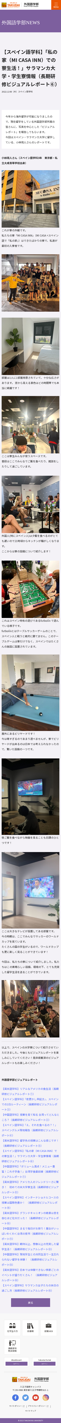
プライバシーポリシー (37, 1406)
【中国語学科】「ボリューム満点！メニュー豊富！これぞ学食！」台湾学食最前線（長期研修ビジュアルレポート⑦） (30, 1171)
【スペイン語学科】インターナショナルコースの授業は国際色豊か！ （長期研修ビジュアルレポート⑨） (30, 1202)
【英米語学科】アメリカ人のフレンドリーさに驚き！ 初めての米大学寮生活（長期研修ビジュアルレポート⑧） (30, 1187)
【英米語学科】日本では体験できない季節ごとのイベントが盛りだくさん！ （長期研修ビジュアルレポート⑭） (30, 1275)
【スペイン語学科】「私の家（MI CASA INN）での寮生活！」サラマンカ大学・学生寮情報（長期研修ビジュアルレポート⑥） (30, 1156)
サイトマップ (30, 1410)
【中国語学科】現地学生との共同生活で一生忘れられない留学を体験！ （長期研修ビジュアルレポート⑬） (30, 1259)
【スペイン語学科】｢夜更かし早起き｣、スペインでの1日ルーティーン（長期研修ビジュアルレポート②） (30, 1104)
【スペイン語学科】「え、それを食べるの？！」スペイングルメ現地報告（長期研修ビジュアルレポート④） (30, 1130)
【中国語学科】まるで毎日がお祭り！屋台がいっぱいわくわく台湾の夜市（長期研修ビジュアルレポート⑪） (30, 1233)
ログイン (16, 1364)
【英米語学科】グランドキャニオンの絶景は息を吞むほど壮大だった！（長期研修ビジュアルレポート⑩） (30, 1218)
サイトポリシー (15, 1406)
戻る (30, 1303)
